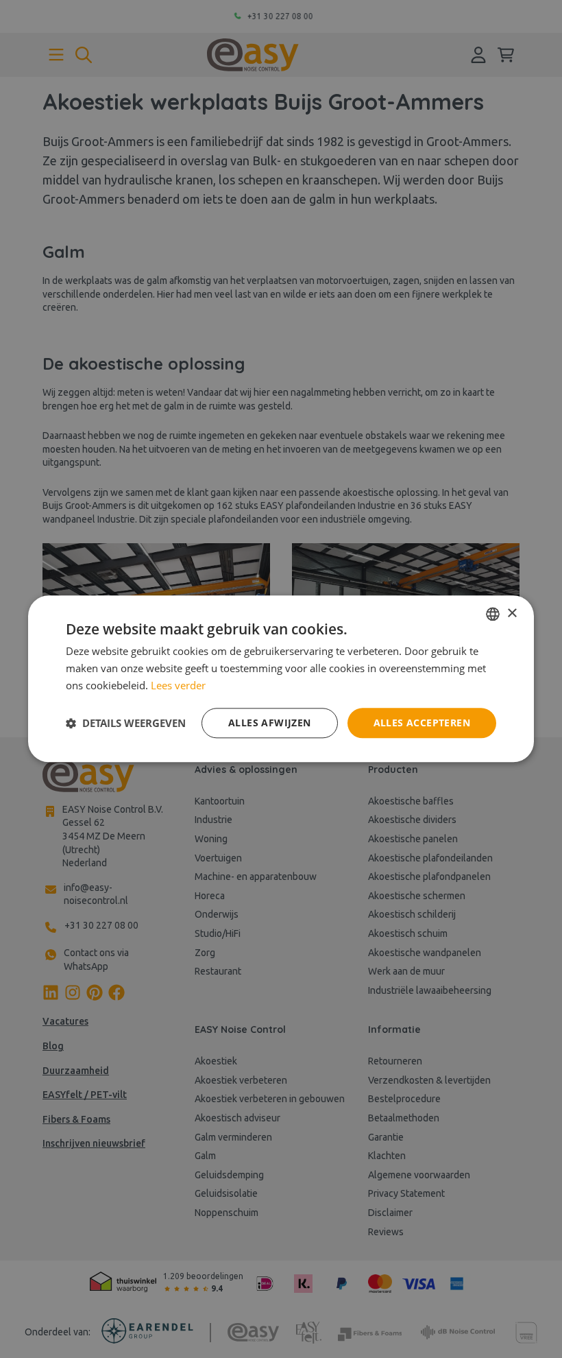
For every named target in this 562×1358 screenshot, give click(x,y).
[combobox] (493, 614)
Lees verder (178, 685)
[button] (126, 722)
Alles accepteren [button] (422, 722)
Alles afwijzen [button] (269, 722)
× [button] (511, 613)
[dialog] (281, 678)
